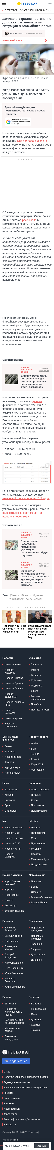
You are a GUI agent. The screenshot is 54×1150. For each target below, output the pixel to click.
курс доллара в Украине (32, 140)
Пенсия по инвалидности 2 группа (13, 1012)
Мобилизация (37, 875)
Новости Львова (14, 688)
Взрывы (9, 889)
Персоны (8, 921)
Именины (36, 960)
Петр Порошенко (14, 968)
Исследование (39, 810)
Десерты (36, 1019)
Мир (4, 821)
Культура (36, 848)
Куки (25, 1145)
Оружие (9, 900)
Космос (9, 795)
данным (37, 401)
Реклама (8, 1093)
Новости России (14, 838)
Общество (35, 658)
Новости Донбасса (10, 711)
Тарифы (9, 762)
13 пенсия (10, 1003)
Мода (34, 838)
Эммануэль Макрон (11, 948)
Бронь (34, 886)
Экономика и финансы (10, 738)
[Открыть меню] (4, 3)
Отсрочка (36, 892)
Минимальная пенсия (12, 1029)
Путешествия (38, 843)
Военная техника (14, 911)
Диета (34, 800)
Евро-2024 (37, 764)
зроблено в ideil (10, 1140)
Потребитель (38, 833)
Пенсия (6, 997)
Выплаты (36, 675)
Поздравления (39, 864)
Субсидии (36, 680)
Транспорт (10, 751)
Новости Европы (14, 827)
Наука (5, 783)
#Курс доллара (34, 599)
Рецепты (34, 997)
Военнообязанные (41, 897)
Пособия (36, 704)
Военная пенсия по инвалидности (14, 1021)
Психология (37, 805)
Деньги (8, 746)
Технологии (11, 789)
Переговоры (12, 895)
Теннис (35, 754)
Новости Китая (13, 848)
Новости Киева (13, 664)
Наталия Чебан (16, 33)
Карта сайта (10, 1114)
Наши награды (12, 1098)
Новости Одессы (14, 683)
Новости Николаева (11, 725)
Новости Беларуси (10, 855)
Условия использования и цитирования (26, 1087)
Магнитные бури (40, 859)
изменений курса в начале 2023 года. (26, 498)
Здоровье (35, 783)
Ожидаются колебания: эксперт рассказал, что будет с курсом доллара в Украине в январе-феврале (35, 578)
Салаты (35, 1025)
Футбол (35, 743)
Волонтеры (11, 905)
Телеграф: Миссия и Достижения (22, 1119)
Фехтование (38, 769)
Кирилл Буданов (14, 962)
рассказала (29, 220)
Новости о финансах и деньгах (26, 370)
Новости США (12, 833)
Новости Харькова (10, 671)
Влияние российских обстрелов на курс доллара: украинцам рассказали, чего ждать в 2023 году (33, 381)
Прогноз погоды (40, 709)
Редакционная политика (17, 1082)
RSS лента (10, 1124)
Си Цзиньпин (12, 941)
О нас (7, 1071)
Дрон (7, 805)
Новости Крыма (13, 718)
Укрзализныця (12, 772)
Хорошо (42, 1146)
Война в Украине (12, 875)
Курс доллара (12, 767)
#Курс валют (16, 599)
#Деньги (14, 595)
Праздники (35, 921)
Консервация (38, 1009)
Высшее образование (38, 697)
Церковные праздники (37, 929)
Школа (34, 691)
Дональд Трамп (13, 936)
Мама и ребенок (40, 789)
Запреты (36, 949)
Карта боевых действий (12, 883)
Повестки (36, 881)
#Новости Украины (32, 595)
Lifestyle (33, 821)
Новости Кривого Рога (14, 703)
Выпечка (36, 1003)
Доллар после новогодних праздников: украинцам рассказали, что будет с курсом (34, 548)
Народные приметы (37, 937)
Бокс (33, 748)
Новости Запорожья (11, 695)
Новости (7, 658)
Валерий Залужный (10, 956)
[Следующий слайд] (51, 10)
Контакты (9, 1103)
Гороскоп (36, 827)
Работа (35, 670)
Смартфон (10, 810)
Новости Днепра (14, 678)
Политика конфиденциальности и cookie (26, 1077)
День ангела (38, 954)
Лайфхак (36, 854)
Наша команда (12, 1108)
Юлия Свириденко (15, 987)
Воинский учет (39, 902)
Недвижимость (13, 757)
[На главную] (27, 3)
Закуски (35, 1030)
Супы (34, 1014)
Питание (36, 795)
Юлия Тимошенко (14, 973)
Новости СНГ (12, 843)
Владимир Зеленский (10, 929)
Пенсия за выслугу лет (11, 1037)
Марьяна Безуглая (10, 980)
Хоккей (35, 759)
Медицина (36, 685)
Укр (50, 3)
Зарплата (36, 664)
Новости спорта (38, 737)
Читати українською (12, 40)
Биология (10, 800)
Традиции (36, 944)
